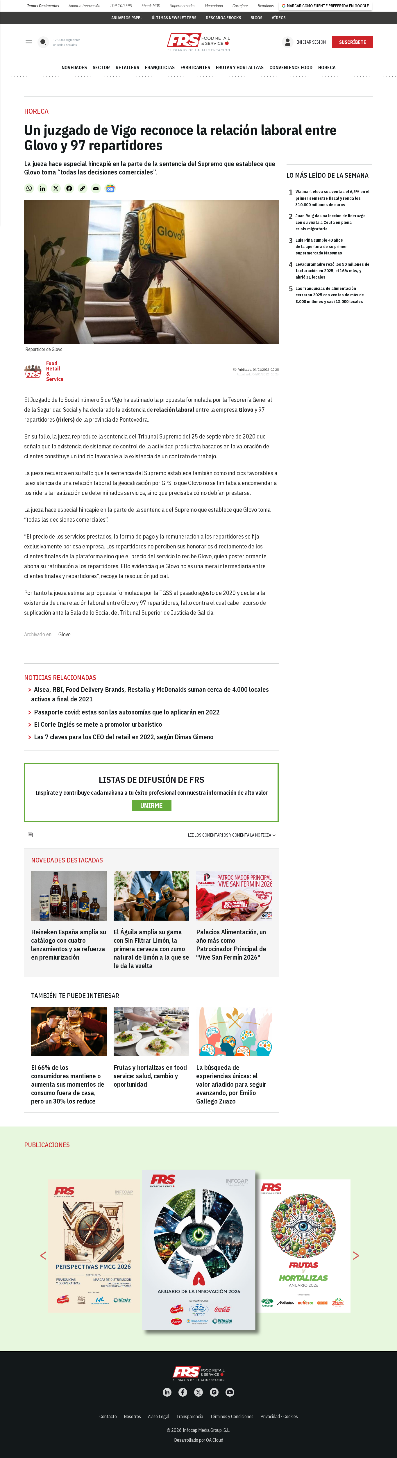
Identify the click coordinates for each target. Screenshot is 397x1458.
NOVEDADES (74, 67)
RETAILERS (127, 67)
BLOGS (256, 17)
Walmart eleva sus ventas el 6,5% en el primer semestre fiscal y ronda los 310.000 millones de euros (329, 197)
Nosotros (132, 1416)
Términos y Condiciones (231, 1416)
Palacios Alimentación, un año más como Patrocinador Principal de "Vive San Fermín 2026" (231, 944)
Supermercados (182, 5)
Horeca (36, 111)
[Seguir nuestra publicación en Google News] (110, 188)
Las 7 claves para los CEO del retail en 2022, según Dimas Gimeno (124, 736)
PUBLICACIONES (47, 1144)
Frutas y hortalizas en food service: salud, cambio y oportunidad (150, 1075)
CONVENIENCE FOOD (290, 67)
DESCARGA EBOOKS (223, 17)
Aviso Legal (158, 1416)
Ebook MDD (151, 5)
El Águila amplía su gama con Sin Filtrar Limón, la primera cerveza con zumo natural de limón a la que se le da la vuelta (151, 949)
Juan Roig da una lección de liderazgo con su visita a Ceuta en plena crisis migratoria (327, 222)
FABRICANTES (195, 67)
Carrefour (240, 5)
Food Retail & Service (55, 371)
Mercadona (214, 5)
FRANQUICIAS (160, 67)
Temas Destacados (43, 5)
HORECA (327, 67)
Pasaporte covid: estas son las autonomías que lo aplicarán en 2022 (127, 712)
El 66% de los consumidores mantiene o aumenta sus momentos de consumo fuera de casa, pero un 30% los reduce (67, 1084)
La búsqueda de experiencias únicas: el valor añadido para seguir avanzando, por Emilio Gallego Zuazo (231, 1084)
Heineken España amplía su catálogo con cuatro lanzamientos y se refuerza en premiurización (68, 944)
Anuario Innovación (84, 5)
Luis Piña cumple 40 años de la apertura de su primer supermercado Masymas (318, 246)
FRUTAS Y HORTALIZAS (240, 67)
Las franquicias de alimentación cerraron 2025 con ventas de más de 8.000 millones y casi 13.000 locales (326, 294)
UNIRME (151, 805)
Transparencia (189, 1416)
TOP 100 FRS (121, 5)
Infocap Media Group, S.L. (206, 1430)
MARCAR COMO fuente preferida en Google (328, 5)
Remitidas (266, 5)
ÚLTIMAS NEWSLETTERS (174, 17)
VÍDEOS (279, 17)
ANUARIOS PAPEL (126, 17)
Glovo (64, 634)
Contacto (108, 1416)
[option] (198, 1250)
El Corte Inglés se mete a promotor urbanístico (98, 724)
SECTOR (101, 67)
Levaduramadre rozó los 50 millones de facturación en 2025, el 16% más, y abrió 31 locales (329, 270)
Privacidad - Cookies (279, 1416)
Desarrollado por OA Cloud (198, 1440)
